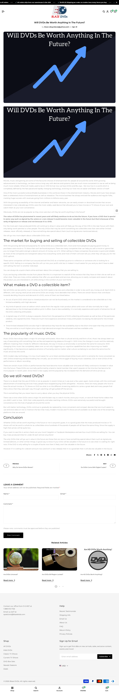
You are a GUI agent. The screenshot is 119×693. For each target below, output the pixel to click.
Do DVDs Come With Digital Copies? (93, 467)
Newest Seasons (10, 665)
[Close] (116, 2)
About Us (63, 623)
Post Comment (13, 535)
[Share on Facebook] (94, 455)
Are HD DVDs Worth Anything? (91, 574)
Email (63, 494)
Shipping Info (65, 615)
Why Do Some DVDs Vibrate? (23, 467)
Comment (8, 504)
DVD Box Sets (9, 661)
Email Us (63, 619)
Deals (5, 669)
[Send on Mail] (115, 455)
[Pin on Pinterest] (101, 455)
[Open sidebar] (116, 211)
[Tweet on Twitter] (98, 455)
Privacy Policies (66, 634)
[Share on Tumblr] (104, 455)
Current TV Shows (10, 658)
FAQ (61, 626)
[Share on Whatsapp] (111, 455)
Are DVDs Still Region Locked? (52, 574)
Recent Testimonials (68, 611)
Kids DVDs (7, 650)
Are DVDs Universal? (10, 574)
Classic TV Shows (10, 654)
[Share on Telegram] (108, 455)
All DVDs (7, 646)
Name (6, 494)
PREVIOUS (16, 464)
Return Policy (65, 630)
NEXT (104, 464)
